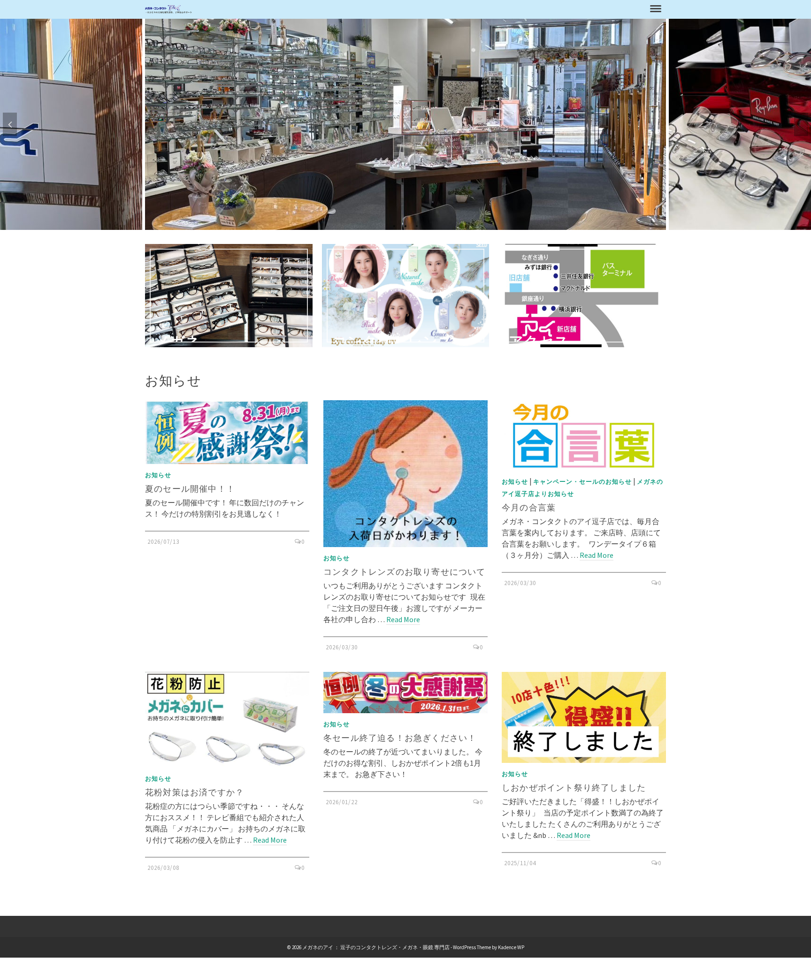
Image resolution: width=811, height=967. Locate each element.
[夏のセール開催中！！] (227, 432)
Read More (403, 619)
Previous (10, 124)
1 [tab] (394, 225)
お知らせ (158, 475)
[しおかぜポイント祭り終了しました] (584, 717)
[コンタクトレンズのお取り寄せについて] (405, 473)
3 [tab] (416, 225)
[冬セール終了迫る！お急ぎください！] (405, 692)
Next (801, 124)
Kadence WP (511, 947)
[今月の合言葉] (584, 435)
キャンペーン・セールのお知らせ (582, 482)
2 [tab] (405, 225)
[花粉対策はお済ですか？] (227, 720)
